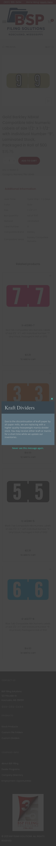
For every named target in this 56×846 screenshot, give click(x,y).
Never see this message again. (28, 448)
